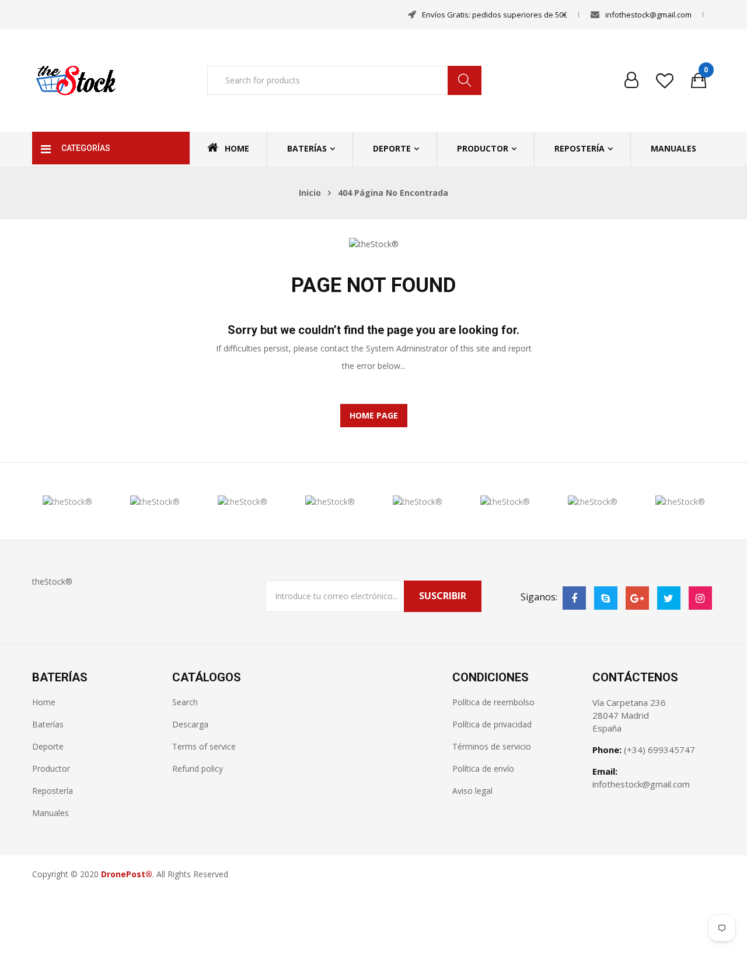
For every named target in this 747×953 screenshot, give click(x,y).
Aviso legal (472, 790)
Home (237, 148)
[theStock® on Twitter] (668, 598)
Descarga (190, 724)
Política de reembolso (493, 702)
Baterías (307, 148)
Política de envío (483, 768)
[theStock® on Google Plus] (637, 598)
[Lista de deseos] (664, 80)
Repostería (579, 148)
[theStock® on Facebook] (574, 598)
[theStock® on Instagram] (700, 598)
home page (374, 415)
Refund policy (197, 768)
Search (185, 702)
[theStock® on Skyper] (605, 598)
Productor (482, 148)
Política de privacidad (492, 724)
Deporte (392, 148)
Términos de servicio (491, 746)
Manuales (673, 148)
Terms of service (204, 746)
